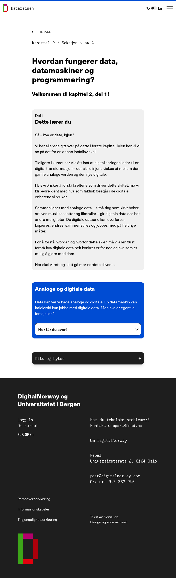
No (148, 8)
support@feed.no (125, 425)
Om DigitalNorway (108, 440)
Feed (123, 521)
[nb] (154, 8)
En (160, 8)
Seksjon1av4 (78, 42)
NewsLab (111, 516)
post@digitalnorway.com (115, 475)
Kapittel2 (43, 42)
